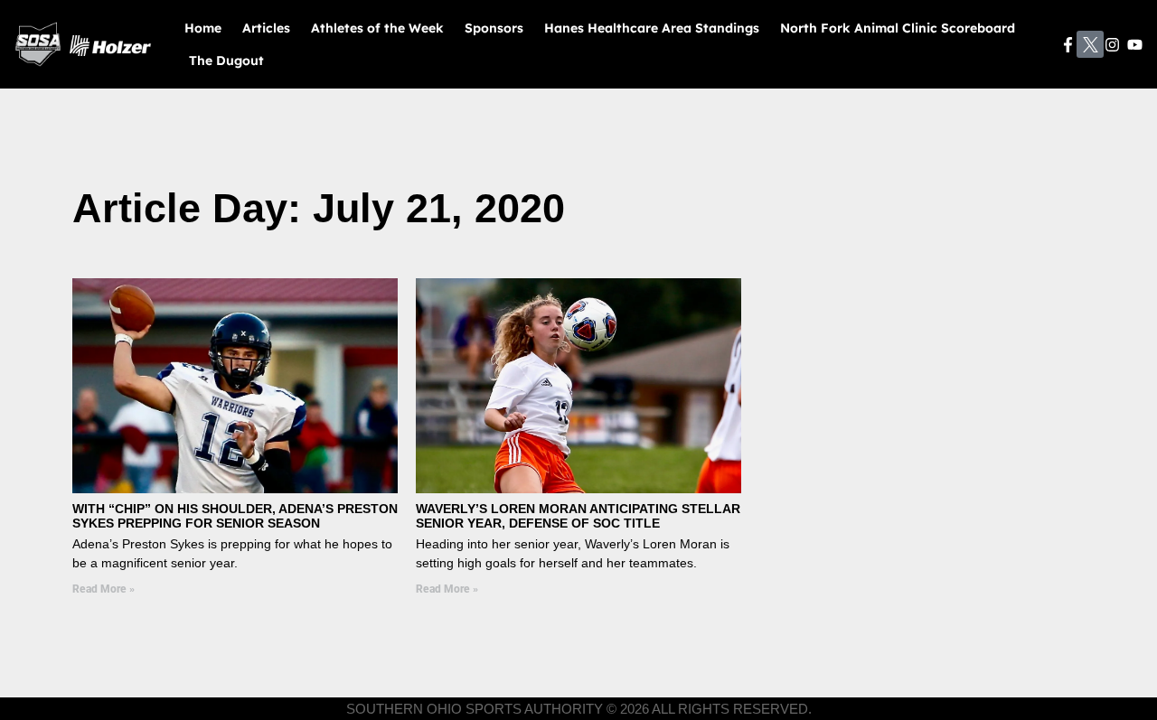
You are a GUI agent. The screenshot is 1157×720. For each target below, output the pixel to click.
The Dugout (226, 60)
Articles (266, 28)
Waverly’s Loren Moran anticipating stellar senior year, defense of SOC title (578, 516)
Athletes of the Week (377, 28)
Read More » (103, 589)
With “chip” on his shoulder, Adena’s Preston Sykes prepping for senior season (235, 516)
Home (202, 28)
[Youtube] (1135, 45)
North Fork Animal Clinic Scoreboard (897, 28)
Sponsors (494, 28)
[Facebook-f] (1068, 45)
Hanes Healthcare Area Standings (651, 28)
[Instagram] (1113, 45)
